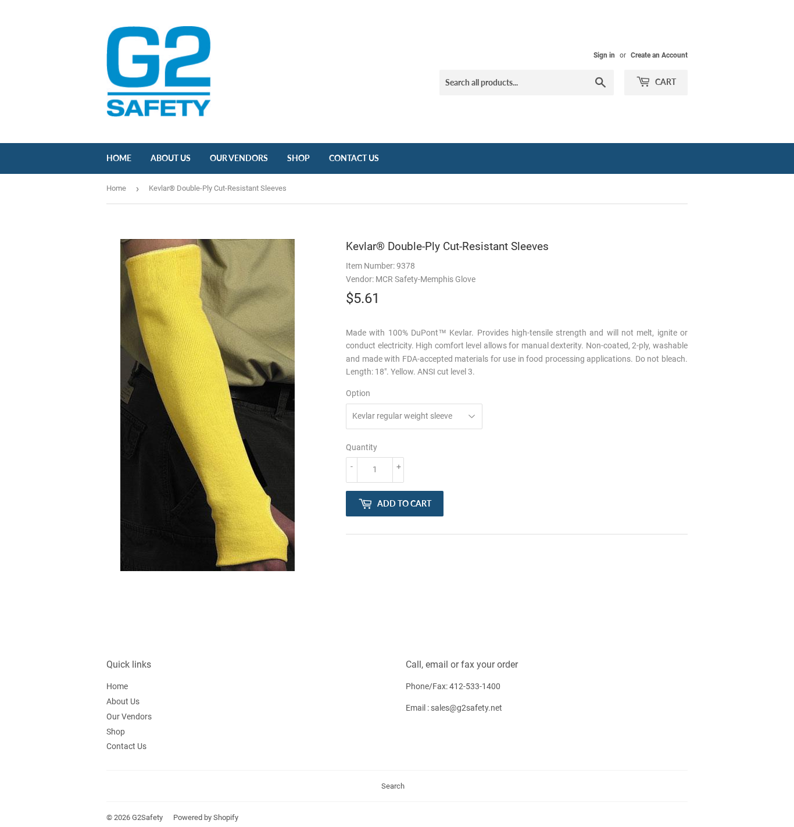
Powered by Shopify (205, 817)
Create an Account (659, 55)
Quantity (361, 447)
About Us (171, 158)
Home (118, 158)
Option (358, 393)
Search (393, 786)
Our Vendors (239, 158)
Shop (298, 158)
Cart (664, 82)
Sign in (604, 55)
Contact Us (354, 158)
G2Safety (147, 817)
